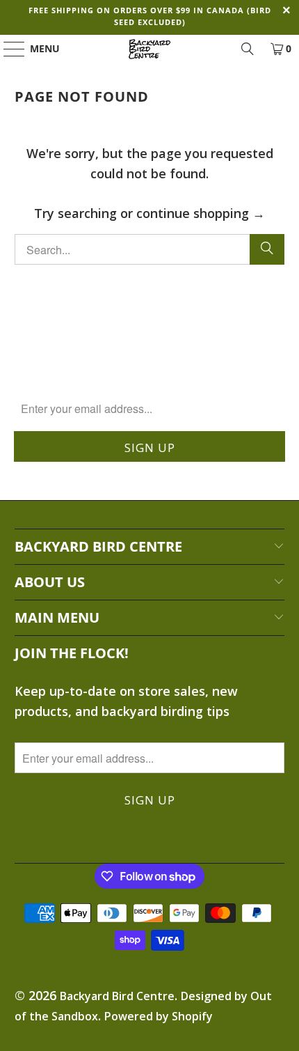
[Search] (247, 49)
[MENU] (7, 49)
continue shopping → (200, 213)
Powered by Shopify (158, 1016)
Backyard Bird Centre (117, 996)
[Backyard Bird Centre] (150, 49)
